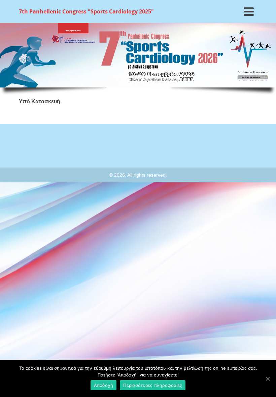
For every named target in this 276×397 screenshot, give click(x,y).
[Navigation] (248, 11)
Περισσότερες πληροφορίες (152, 385)
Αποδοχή (103, 385)
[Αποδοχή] (267, 378)
